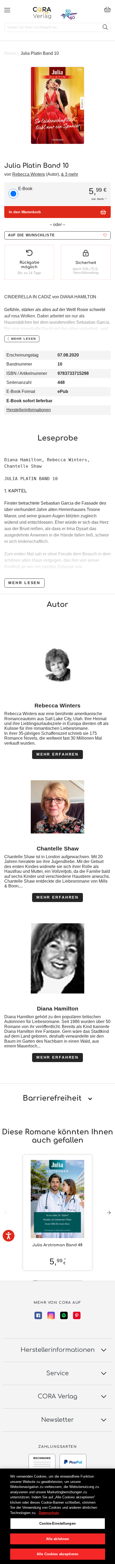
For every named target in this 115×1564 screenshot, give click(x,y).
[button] (57, 235)
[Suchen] (105, 27)
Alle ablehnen (57, 1539)
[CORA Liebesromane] (42, 12)
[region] (57, 1516)
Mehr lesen (24, 583)
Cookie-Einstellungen (57, 1523)
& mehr (69, 174)
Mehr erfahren (57, 754)
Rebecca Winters (28, 174)
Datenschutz (49, 1513)
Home (10, 53)
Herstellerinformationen (28, 410)
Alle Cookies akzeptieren (57, 1554)
